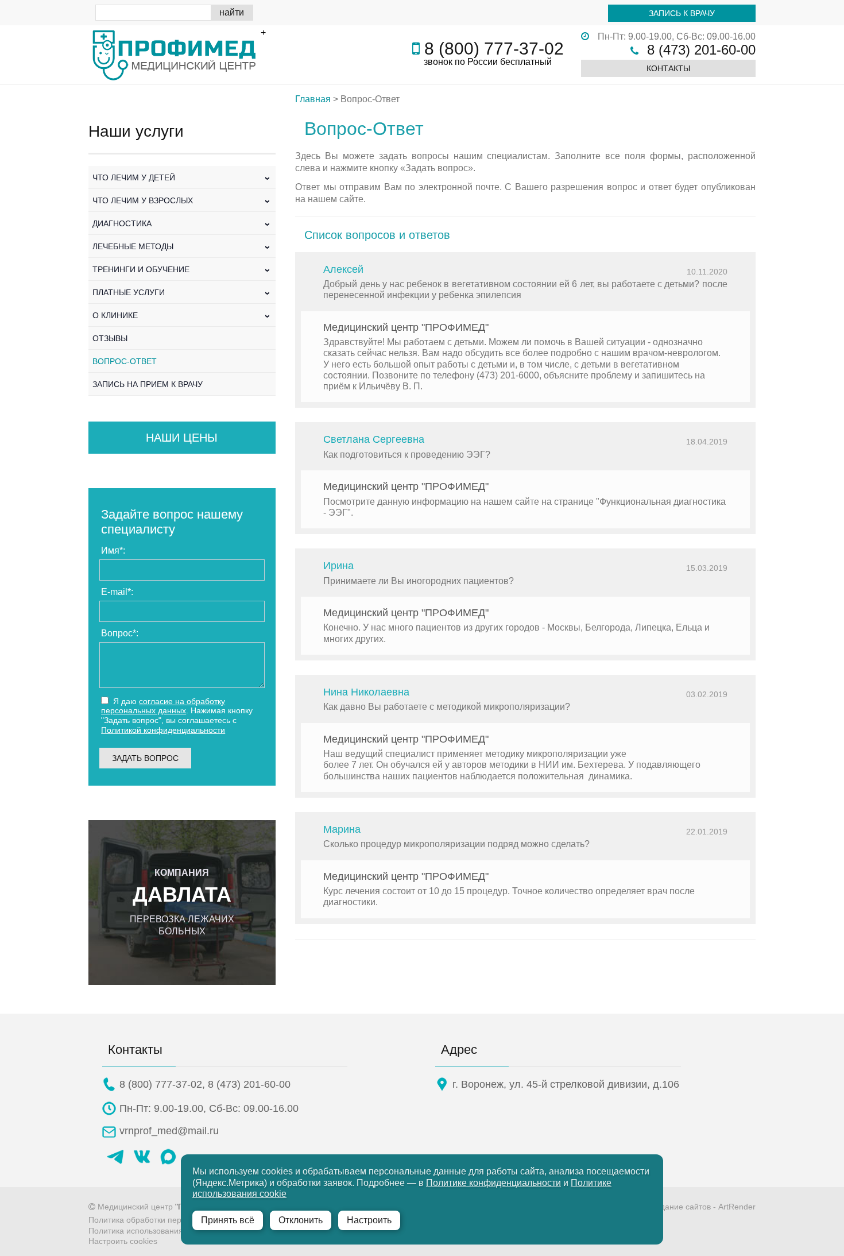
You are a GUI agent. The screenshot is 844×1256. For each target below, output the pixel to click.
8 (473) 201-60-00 (701, 49)
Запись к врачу (682, 13)
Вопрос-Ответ (124, 361)
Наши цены (182, 437)
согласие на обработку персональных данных (163, 706)
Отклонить (300, 1220)
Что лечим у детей (182, 177)
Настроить (369, 1220)
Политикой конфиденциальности (163, 730)
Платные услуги (182, 292)
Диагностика (182, 223)
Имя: (113, 550)
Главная (313, 99)
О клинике (182, 315)
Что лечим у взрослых (182, 200)
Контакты (668, 68)
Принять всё (227, 1220)
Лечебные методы (182, 246)
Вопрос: (119, 633)
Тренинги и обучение (182, 269)
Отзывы (109, 338)
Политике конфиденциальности (493, 1183)
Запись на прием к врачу (147, 384)
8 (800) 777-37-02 (494, 48)
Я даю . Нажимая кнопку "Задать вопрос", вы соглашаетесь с (177, 716)
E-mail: (117, 592)
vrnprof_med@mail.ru (169, 1131)
